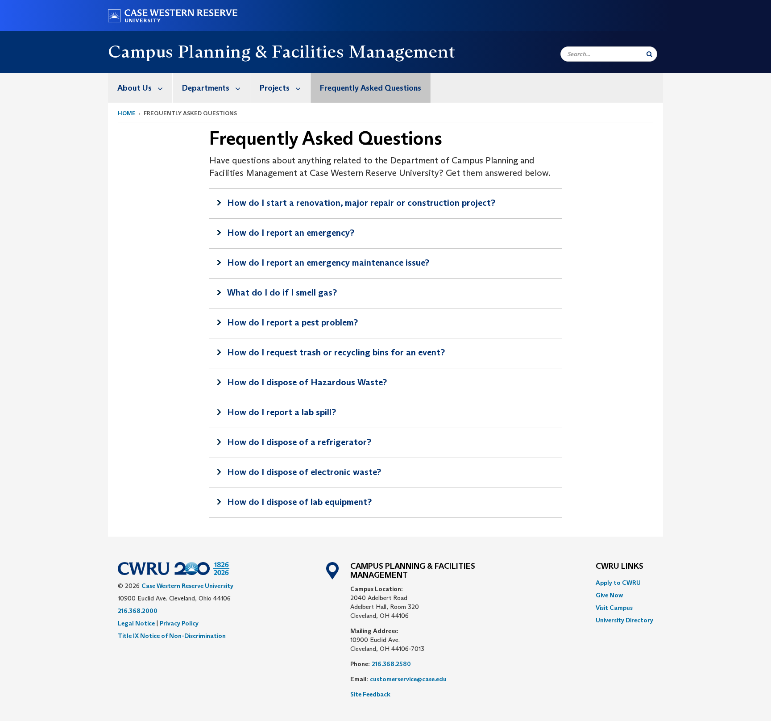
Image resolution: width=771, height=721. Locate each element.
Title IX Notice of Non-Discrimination (172, 636)
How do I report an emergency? (290, 232)
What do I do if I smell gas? (282, 292)
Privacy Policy (179, 623)
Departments (205, 88)
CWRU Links (619, 566)
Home (127, 113)
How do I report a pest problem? (292, 322)
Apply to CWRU (618, 583)
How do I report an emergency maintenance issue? (328, 262)
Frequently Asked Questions (370, 88)
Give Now (609, 595)
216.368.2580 (391, 664)
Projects (275, 88)
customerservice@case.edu (408, 679)
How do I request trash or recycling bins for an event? (336, 352)
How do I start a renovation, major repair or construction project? (361, 202)
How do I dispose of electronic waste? (304, 472)
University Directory (624, 620)
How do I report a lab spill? (281, 412)
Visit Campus (614, 608)
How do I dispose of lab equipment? (299, 501)
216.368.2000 (138, 611)
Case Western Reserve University (187, 586)
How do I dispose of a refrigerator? (299, 442)
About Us (134, 88)
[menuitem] (140, 88)
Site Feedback (370, 694)
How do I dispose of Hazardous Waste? (307, 382)
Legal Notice (136, 623)
